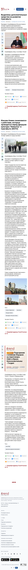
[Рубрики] (25, 9)
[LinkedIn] (17, 554)
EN (11, 567)
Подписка (3, 533)
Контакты (3, 524)
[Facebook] (5, 554)
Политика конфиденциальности (8, 542)
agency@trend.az (4, 506)
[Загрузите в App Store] (5, 559)
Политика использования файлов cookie (10, 546)
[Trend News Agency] (5, 494)
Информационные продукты (7, 535)
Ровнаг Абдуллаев (10, 310)
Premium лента (4, 514)
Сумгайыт (19, 310)
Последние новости (5, 512)
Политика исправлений (6, 528)
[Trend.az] (5, 9)
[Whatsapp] (2, 554)
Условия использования (6, 540)
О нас (2, 520)
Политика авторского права (7, 544)
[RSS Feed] (20, 554)
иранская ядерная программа (13, 449)
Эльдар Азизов (9, 312)
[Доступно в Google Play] (14, 559)
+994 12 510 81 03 (4, 504)
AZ (14, 567)
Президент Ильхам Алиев (18, 89)
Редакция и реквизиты (6, 522)
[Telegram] (14, 554)
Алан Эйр (8, 446)
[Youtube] (11, 554)
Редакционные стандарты (7, 526)
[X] (8, 554)
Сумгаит (8, 89)
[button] (2, 33)
